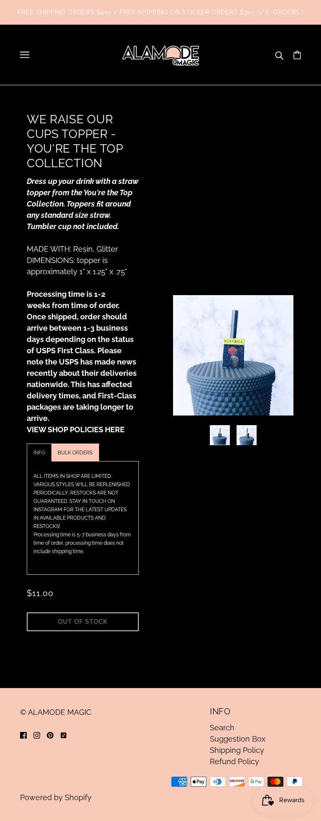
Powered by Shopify (56, 797)
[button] (39, 452)
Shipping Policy (237, 750)
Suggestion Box (237, 738)
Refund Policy (234, 761)
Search (222, 727)
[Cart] (297, 55)
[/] (160, 54)
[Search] (279, 55)
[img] (23, 735)
